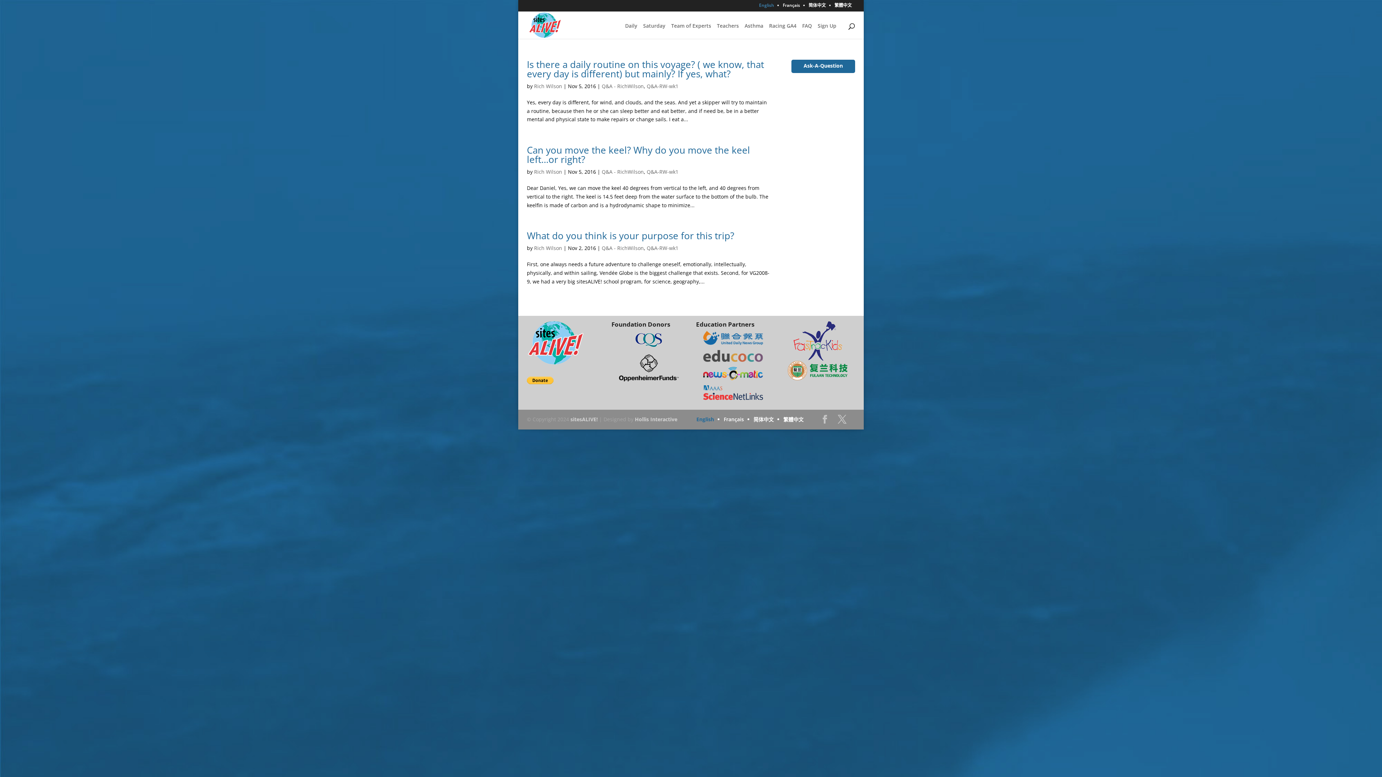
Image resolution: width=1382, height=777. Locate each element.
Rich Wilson (548, 86)
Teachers (728, 26)
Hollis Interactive (656, 419)
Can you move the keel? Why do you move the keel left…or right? (638, 155)
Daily (631, 26)
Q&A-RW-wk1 (662, 86)
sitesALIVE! (584, 419)
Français (791, 5)
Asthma (754, 26)
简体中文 (817, 5)
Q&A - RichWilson (623, 86)
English (766, 5)
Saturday (654, 26)
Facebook (825, 421)
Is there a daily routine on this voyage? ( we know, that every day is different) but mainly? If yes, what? (645, 69)
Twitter (842, 421)
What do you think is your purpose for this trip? (630, 235)
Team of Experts (691, 26)
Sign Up (827, 26)
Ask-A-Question (823, 65)
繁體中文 (843, 5)
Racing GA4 (782, 26)
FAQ (807, 26)
